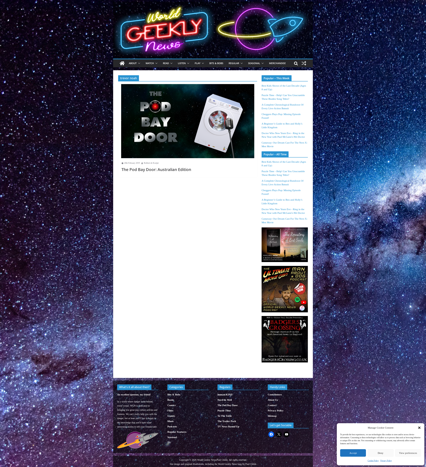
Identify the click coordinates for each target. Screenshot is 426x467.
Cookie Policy (373, 461)
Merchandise (277, 63)
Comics (171, 405)
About (133, 63)
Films (170, 410)
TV (169, 442)
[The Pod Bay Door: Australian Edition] (187, 121)
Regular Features (176, 432)
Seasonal (254, 63)
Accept (353, 453)
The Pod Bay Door (227, 405)
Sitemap (272, 416)
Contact (272, 405)
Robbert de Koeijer (151, 163)
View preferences (408, 453)
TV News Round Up (228, 426)
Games (171, 416)
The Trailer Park (226, 421)
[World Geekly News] (213, 3)
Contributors (275, 394)
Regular (234, 63)
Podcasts (172, 426)
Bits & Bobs (216, 63)
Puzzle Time (224, 410)
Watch (150, 63)
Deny (380, 453)
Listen (182, 63)
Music (170, 421)
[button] (419, 427)
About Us (273, 400)
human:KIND (224, 394)
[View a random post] (304, 63)
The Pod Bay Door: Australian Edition (156, 169)
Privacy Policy (386, 461)
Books (170, 400)
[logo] (137, 433)
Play (197, 63)
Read (166, 63)
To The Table (224, 416)
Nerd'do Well (224, 400)
